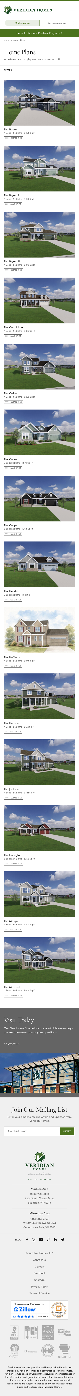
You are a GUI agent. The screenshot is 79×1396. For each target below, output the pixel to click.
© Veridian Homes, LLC (39, 1253)
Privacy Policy (39, 1286)
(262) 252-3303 (39, 1218)
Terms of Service (40, 1293)
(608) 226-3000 (39, 1194)
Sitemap (39, 1280)
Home (7, 40)
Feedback (40, 1273)
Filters (39, 70)
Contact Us (39, 1260)
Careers (39, 1266)
